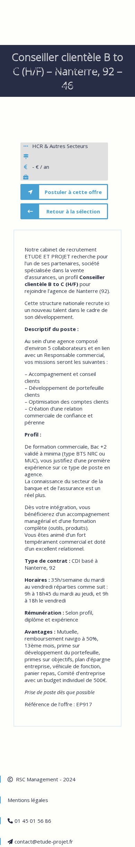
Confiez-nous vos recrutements (42, 85)
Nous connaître (88, 68)
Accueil (12, 68)
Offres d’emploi (45, 68)
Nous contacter (23, 77)
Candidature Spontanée (77, 77)
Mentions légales (28, 800)
